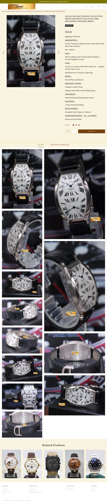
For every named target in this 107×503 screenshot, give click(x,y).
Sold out (91, 131)
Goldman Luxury (7, 500)
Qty (68, 131)
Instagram (71, 489)
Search (93, 489)
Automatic (4, 489)
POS (14, 500)
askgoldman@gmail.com (35, 492)
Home (3, 11)
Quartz (4, 493)
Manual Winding (6, 491)
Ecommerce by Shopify (24, 500)
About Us (93, 491)
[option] (31, 51)
